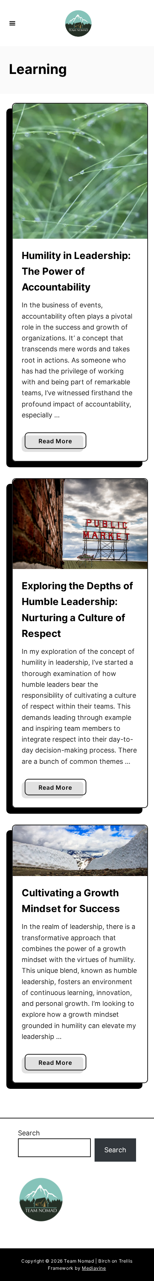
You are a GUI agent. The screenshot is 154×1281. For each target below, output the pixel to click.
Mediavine (94, 1268)
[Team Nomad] (78, 23)
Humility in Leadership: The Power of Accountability (76, 271)
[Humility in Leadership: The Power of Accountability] (80, 171)
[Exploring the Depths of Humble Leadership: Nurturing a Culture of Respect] (80, 524)
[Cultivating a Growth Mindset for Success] (80, 850)
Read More (62, 443)
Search (29, 1133)
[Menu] (12, 22)
